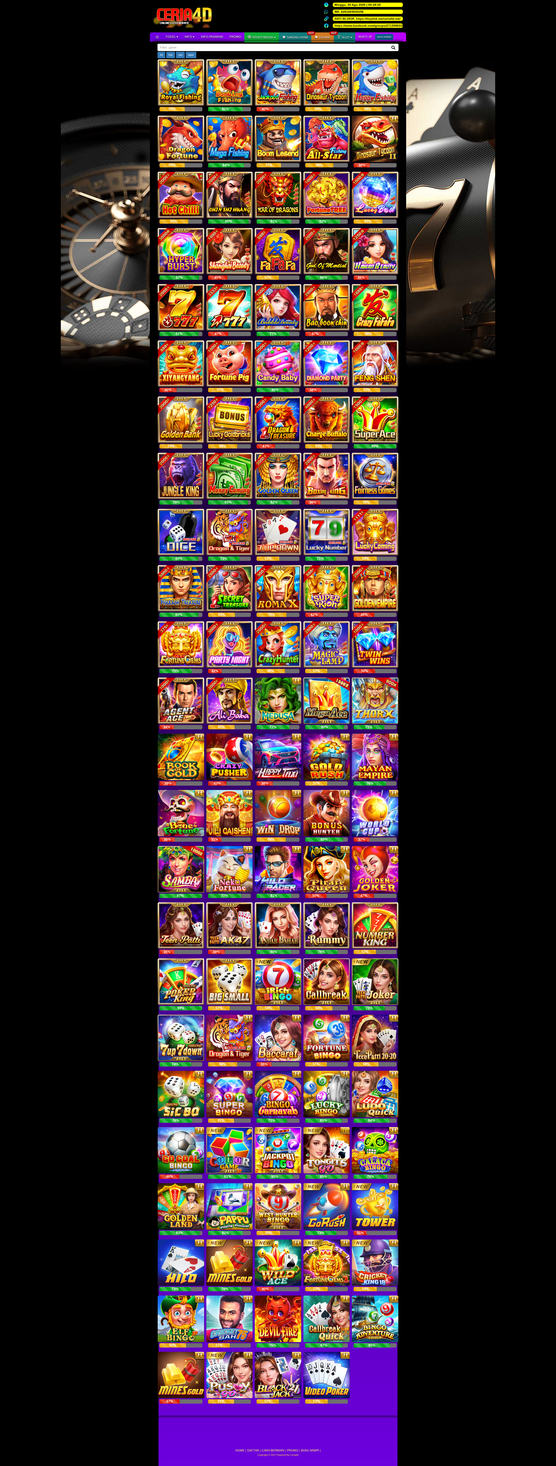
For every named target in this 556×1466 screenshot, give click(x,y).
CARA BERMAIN (273, 1450)
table (191, 55)
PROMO (235, 36)
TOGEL (171, 36)
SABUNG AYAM (298, 35)
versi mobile (384, 36)
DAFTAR (253, 1450)
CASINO (326, 35)
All (161, 55)
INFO (189, 36)
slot (180, 55)
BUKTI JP (365, 36)
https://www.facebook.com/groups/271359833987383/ (373, 25)
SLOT (346, 37)
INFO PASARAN (212, 36)
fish (171, 55)
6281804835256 (352, 11)
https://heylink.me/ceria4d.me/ (378, 18)
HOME (240, 1450)
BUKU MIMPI (310, 1450)
